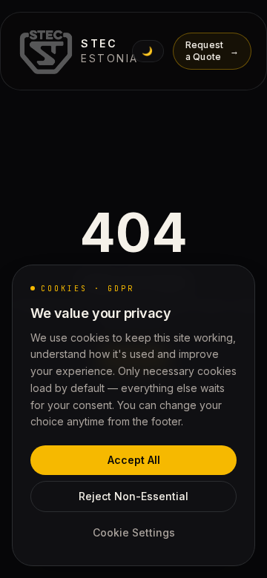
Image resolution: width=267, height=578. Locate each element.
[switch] (148, 51)
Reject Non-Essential (133, 496)
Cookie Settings (134, 532)
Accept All (134, 460)
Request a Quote (212, 50)
